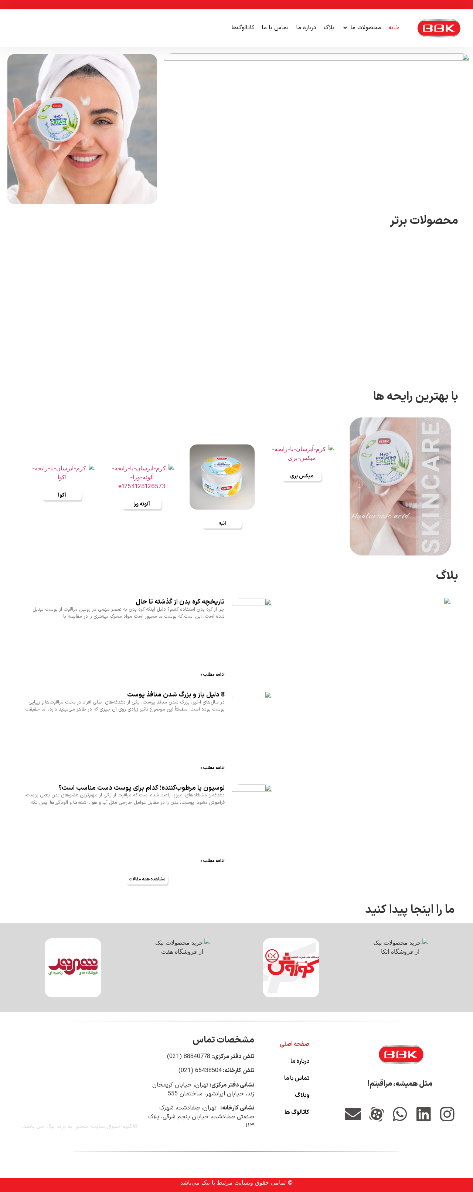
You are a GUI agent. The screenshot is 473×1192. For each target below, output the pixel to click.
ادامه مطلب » (212, 674)
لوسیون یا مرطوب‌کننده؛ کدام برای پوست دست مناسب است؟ (141, 788)
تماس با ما (296, 1078)
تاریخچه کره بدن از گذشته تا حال (180, 602)
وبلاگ (302, 1095)
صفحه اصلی (294, 1044)
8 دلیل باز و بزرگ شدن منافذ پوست (176, 695)
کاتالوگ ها (297, 1112)
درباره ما (299, 1061)
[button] (361, 27)
